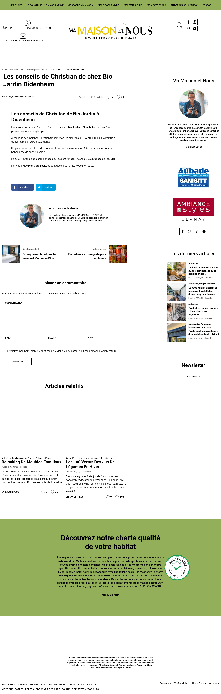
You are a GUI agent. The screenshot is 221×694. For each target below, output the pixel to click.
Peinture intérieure (44, 458)
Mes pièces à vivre (108, 5)
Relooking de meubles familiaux (31, 462)
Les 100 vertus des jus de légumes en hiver (90, 464)
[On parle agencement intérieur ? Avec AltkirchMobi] (92, 628)
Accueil (5, 69)
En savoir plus (10, 492)
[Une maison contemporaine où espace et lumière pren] (17, 628)
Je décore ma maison (80, 5)
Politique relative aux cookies (80, 689)
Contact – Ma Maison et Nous (23, 40)
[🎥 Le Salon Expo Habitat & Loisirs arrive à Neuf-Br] (54, 628)
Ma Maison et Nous (65, 684)
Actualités (6, 96)
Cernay (140, 665)
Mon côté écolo (156, 5)
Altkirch (148, 665)
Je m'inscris (193, 376)
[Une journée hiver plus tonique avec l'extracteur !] (96, 427)
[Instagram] (195, 22)
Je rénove (16, 5)
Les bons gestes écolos (36, 69)
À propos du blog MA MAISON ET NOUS (27, 28)
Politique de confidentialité (42, 689)
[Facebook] (188, 22)
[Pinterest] (188, 28)
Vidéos (207, 5)
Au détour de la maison (185, 5)
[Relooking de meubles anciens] (32, 427)
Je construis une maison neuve (45, 5)
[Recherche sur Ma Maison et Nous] (179, 25)
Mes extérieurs (133, 5)
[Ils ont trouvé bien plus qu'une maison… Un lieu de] (129, 628)
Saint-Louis (94, 667)
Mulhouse (131, 665)
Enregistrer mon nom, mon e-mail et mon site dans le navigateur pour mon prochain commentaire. (61, 350)
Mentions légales (12, 689)
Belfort (128, 667)
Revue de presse (87, 684)
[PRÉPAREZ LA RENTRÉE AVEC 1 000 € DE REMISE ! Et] (203, 628)
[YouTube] (195, 28)
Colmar (122, 665)
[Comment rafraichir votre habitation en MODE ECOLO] (166, 628)
